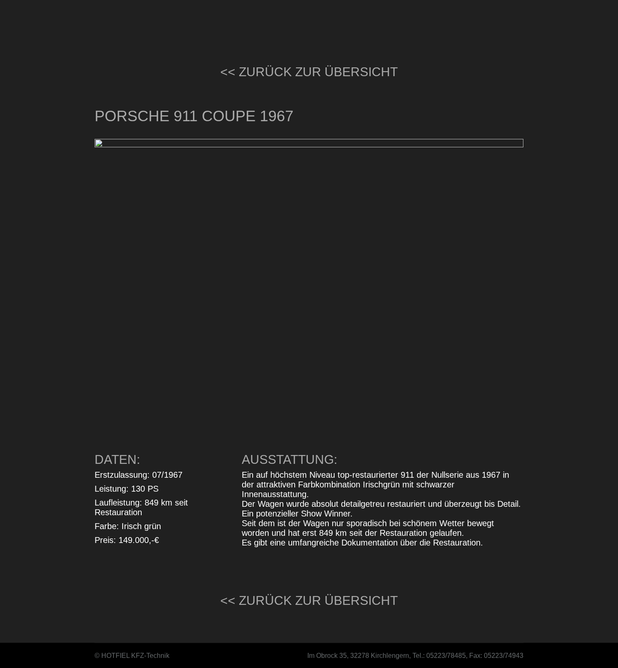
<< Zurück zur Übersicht (309, 72)
